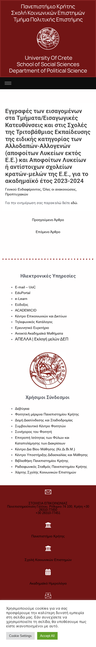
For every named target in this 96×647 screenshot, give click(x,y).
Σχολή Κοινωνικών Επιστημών (48, 560)
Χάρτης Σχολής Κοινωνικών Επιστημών (45, 472)
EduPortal (22, 293)
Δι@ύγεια (22, 409)
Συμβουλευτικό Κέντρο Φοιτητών (40, 426)
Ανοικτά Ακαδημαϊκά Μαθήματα (39, 333)
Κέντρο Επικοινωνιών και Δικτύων (41, 316)
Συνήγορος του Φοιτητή (33, 432)
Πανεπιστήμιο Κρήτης (48, 536)
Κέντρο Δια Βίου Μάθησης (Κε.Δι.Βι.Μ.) (45, 449)
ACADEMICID (25, 310)
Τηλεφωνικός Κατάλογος (34, 322)
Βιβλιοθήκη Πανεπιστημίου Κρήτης (41, 461)
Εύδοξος (21, 305)
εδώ (74, 203)
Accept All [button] (47, 636)
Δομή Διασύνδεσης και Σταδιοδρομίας (44, 420)
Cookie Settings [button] (20, 636)
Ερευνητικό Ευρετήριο (32, 328)
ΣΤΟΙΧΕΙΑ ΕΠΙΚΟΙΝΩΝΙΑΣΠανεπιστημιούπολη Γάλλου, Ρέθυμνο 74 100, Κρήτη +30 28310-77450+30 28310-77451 (48, 508)
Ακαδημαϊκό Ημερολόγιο (48, 583)
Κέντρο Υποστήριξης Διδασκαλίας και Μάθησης (51, 455)
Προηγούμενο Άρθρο (48, 220)
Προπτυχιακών (16, 194)
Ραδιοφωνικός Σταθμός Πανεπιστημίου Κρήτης (51, 467)
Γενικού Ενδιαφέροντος (23, 189)
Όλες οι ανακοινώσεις (59, 189)
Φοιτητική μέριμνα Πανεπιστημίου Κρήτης (47, 414)
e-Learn (21, 299)
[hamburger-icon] (8, 83)
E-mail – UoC (25, 287)
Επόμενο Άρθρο (48, 232)
